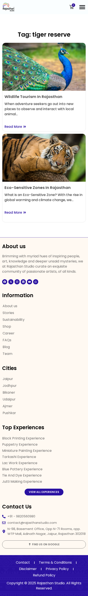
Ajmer (8, 406)
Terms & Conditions (55, 562)
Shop (7, 326)
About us (10, 306)
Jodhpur (10, 385)
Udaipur (9, 399)
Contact (23, 562)
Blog (6, 346)
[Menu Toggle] (82, 7)
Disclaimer (28, 568)
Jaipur (8, 378)
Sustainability (14, 319)
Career (9, 333)
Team (7, 353)
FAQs (7, 340)
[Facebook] (4, 281)
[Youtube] (29, 281)
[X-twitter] (10, 281)
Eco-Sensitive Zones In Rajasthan (37, 187)
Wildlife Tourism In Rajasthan (33, 96)
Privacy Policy (57, 568)
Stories (8, 312)
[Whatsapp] (35, 281)
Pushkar (9, 412)
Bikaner (9, 392)
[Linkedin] (23, 281)
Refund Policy (44, 575)
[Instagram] (17, 281)
